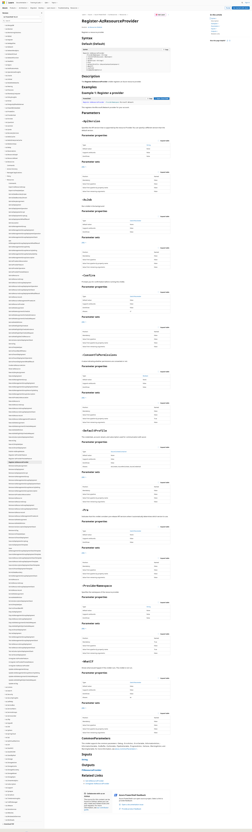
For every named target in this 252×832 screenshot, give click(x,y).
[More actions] (168, 14)
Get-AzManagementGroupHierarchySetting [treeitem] (23, 250)
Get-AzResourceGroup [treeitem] (16, 279)
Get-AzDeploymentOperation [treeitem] (18, 208)
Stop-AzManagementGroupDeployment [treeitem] (22, 615)
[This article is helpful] (227, 40)
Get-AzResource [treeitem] (14, 275)
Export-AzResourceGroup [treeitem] (17, 187)
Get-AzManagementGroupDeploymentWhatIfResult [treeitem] (24, 242)
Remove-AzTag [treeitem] (13, 530)
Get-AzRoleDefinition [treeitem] (15, 322)
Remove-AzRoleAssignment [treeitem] (18, 520)
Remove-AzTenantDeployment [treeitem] (18, 538)
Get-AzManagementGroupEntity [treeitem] (19, 247)
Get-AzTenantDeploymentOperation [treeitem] (20, 358)
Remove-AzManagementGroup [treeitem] (19, 476)
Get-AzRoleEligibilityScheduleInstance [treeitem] (21, 329)
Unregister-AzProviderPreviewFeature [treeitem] (21, 662)
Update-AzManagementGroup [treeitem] (19, 669)
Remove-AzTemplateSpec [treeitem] (17, 534)
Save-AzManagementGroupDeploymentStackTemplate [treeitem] (25, 549)
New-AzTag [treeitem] (12, 441)
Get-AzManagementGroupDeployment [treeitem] (21, 230)
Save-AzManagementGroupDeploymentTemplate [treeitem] (25, 554)
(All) (83, 167)
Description (215, 21)
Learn (84, 15)
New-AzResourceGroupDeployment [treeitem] (20, 408)
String (149, 145)
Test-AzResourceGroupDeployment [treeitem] (20, 644)
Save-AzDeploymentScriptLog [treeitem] (18, 541)
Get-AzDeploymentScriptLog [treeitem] (18, 216)
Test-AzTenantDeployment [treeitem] (17, 655)
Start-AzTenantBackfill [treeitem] (16, 608)
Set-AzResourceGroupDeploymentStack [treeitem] (21, 587)
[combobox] (22, 16)
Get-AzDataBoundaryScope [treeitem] (17, 194)
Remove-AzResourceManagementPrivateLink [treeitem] (23, 516)
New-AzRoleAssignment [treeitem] (16, 423)
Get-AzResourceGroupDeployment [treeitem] (20, 283)
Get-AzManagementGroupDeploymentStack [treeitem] (23, 237)
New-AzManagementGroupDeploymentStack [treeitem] (23, 387)
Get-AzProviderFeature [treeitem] (16, 265)
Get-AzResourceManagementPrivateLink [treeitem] (22, 301)
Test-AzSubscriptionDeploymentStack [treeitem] (21, 651)
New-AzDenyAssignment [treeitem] (17, 372)
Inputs (213, 29)
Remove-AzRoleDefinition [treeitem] (17, 523)
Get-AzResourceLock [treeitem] (15, 297)
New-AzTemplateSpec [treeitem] (16, 444)
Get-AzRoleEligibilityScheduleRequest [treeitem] (21, 333)
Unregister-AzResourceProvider (97, 784)
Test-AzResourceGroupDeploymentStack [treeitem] (22, 648)
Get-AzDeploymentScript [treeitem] (17, 212)
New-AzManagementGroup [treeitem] (18, 380)
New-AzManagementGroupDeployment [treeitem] (22, 383)
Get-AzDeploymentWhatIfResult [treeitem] (19, 219)
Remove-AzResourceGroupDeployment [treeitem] (21, 505)
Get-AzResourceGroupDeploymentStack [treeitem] (22, 290)
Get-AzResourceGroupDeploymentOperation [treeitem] (23, 286)
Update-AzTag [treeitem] (13, 683)
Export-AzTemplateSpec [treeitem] (16, 190)
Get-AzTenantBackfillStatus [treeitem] (17, 351)
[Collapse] (41, 13)
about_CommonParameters (125, 749)
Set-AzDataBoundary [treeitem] (15, 572)
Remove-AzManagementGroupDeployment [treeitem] (23, 480)
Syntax (213, 18)
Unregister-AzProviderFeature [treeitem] (18, 658)
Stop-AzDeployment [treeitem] (15, 612)
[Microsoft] (3, 2)
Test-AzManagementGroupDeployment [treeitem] (21, 637)
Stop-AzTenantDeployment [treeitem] (17, 630)
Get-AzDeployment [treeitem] (15, 205)
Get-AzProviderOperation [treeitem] (17, 268)
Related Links (215, 34)
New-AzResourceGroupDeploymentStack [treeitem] (22, 412)
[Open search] (242, 2)
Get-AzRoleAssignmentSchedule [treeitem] (19, 311)
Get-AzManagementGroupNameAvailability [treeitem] (23, 254)
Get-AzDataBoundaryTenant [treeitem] (18, 198)
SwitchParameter (135, 221)
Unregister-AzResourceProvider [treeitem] (19, 666)
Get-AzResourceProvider (94, 781)
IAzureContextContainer (119, 452)
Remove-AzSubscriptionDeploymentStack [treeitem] (22, 527)
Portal (228, 8)
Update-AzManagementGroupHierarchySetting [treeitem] (24, 673)
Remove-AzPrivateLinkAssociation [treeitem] (20, 494)
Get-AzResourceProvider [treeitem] (17, 304)
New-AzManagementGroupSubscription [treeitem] (22, 394)
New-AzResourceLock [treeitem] (16, 415)
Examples (214, 23)
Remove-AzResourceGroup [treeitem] (17, 502)
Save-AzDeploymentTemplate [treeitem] (18, 545)
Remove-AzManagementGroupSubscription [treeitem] (23, 491)
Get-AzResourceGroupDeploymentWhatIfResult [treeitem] (24, 293)
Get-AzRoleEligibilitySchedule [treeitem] (18, 326)
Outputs (213, 31)
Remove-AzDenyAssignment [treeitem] (18, 466)
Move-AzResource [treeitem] (14, 369)
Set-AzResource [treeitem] (14, 579)
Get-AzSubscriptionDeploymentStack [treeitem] (21, 340)
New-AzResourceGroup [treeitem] (16, 405)
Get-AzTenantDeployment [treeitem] (17, 354)
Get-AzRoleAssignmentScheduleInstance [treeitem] (22, 315)
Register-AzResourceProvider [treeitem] (18, 462)
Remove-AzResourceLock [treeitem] (17, 512)
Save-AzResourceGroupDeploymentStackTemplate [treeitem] (25, 558)
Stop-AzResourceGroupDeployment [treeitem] (20, 619)
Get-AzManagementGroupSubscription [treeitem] (21, 257)
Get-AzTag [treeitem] (12, 344)
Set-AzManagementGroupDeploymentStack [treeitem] (23, 576)
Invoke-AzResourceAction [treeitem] (17, 365)
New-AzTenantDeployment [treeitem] (17, 448)
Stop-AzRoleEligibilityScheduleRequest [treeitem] (21, 626)
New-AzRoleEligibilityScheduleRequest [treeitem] (21, 433)
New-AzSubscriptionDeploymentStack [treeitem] (21, 437)
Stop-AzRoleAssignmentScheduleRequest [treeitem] (22, 622)
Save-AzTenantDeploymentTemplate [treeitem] (20, 569)
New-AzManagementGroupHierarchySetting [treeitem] (23, 390)
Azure (90, 15)
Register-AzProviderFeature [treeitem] (18, 455)
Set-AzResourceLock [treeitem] (15, 590)
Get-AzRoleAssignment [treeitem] (16, 308)
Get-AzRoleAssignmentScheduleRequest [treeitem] (22, 318)
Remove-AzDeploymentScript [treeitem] (18, 473)
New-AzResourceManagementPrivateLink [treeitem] (22, 419)
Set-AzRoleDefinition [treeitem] (15, 597)
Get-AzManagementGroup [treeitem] (17, 226)
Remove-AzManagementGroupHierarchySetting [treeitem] (24, 487)
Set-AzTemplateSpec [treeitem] (15, 604)
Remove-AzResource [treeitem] (15, 498)
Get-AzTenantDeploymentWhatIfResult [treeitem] (21, 362)
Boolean (145, 376)
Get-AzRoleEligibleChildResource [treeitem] (19, 336)
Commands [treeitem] (11, 165)
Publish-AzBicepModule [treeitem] (16, 451)
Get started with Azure (241, 8)
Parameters (215, 26)
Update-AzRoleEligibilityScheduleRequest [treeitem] (22, 680)
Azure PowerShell (100, 15)
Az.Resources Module (95, 27)
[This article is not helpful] (230, 40)
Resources (123, 15)
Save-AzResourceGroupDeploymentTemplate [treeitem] (23, 561)
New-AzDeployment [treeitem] (15, 376)
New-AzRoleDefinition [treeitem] (16, 430)
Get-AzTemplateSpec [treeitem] (15, 347)
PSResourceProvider (91, 770)
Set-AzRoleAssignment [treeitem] (16, 594)
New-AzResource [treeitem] (14, 401)
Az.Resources (112, 15)
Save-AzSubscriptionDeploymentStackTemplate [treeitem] (24, 565)
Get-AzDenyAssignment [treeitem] (16, 201)
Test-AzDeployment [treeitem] (15, 633)
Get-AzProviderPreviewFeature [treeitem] (19, 272)
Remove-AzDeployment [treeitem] (16, 469)
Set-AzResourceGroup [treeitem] (16, 583)
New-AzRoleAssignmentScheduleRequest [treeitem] (22, 426)
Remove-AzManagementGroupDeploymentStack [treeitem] (24, 484)
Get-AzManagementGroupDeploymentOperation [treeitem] (25, 233)
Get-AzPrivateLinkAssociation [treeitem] (18, 261)
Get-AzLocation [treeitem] (14, 223)
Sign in (247, 2)
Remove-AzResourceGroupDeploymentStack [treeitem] (23, 509)
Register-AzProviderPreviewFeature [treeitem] (20, 459)
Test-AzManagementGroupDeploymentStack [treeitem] (23, 640)
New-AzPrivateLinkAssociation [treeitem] (18, 397)
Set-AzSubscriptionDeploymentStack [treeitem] (21, 601)
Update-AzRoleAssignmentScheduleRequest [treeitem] (23, 676)
